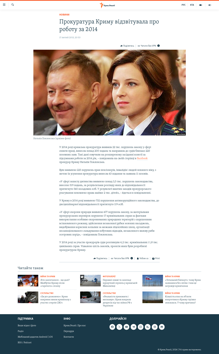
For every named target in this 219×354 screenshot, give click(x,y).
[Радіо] (209, 5)
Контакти (69, 337)
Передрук (69, 331)
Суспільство (46, 293)
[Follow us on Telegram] (133, 327)
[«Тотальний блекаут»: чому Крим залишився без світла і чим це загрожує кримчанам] (152, 280)
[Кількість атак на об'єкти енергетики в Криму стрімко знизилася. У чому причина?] (152, 297)
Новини (64, 15)
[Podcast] (154, 327)
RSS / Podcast (24, 343)
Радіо (21, 331)
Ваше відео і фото (27, 326)
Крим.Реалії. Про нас (75, 326)
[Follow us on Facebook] (112, 327)
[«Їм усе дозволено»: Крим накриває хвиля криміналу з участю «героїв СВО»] (28, 297)
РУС (184, 5)
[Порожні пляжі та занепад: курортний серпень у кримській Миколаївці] (90, 280)
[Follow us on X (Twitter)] (119, 327)
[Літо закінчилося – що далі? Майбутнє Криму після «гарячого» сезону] (28, 280)
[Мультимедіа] (200, 5)
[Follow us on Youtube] (126, 327)
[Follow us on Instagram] (140, 327)
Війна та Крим (47, 277)
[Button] (127, 46)
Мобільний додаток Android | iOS (35, 337)
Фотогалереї (109, 277)
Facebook (142, 158)
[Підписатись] (162, 327)
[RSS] (147, 327)
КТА (192, 5)
